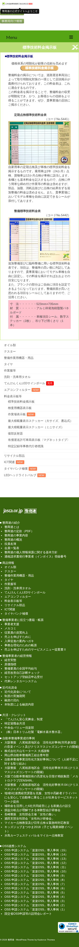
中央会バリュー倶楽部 (19, 727)
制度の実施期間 (14, 696)
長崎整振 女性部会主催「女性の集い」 (31, 814)
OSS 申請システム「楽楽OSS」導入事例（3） (35, 901)
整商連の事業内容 (16, 535)
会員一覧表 (11, 548)
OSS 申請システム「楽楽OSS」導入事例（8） (35, 879)
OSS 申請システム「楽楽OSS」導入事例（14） (36, 854)
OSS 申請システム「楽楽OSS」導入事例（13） (36, 858)
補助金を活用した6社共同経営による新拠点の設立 (37, 806)
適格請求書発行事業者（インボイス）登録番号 (35, 556)
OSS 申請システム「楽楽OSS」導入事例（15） (36, 850)
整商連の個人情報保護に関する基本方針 (31, 552)
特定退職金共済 (14, 723)
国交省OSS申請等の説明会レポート (28, 913)
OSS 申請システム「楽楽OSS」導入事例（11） (36, 867)
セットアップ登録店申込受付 (23, 677)
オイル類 (10, 345)
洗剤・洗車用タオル (17, 377)
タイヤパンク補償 (16, 468)
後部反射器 (15, 433)
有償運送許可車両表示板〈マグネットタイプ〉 (39, 439)
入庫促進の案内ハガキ (19, 641)
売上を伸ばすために (17, 636)
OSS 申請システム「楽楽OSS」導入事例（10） (36, 871)
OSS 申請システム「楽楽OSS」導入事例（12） (36, 863)
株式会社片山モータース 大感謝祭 (27, 751)
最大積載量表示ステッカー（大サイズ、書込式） (40, 420)
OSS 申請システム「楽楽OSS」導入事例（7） (35, 884)
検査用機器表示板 (20, 408)
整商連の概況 (13, 539)
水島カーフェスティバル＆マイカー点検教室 (33, 835)
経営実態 (10, 660)
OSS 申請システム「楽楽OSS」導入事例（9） (35, 875)
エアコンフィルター (17, 389)
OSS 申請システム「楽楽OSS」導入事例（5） (35, 892)
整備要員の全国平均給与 (20, 668)
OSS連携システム (14, 846)
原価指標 (10, 664)
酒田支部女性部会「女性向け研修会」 (29, 818)
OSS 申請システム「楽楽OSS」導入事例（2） (35, 905)
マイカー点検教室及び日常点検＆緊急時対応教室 (36, 822)
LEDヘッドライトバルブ (20, 475)
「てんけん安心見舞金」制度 (23, 719)
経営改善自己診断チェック (22, 672)
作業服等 (10, 370)
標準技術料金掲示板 (21, 401)
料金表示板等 (13, 396)
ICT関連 (9, 462)
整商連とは (11, 527)
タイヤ (8, 364)
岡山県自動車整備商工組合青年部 (26, 755)
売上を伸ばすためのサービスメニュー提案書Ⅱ (35, 649)
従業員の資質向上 (16, 632)
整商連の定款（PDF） (19, 531)
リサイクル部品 (14, 455)
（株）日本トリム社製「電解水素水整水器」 (33, 732)
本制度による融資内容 (19, 704)
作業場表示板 (17, 414)
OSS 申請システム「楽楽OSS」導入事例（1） (35, 909)
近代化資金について (17, 691)
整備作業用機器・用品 (18, 357)
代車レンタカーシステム (20, 681)
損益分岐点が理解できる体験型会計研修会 (32, 810)
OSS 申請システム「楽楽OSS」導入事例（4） (35, 896)
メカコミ (10, 628)
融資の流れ (11, 700)
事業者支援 (11, 624)
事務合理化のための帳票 (20, 645)
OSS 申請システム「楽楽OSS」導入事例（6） (35, 888)
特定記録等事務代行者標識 (25, 446)
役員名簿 (10, 543)
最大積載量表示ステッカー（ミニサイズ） (36, 427)
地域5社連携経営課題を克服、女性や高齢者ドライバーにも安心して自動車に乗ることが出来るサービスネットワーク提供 (41, 797)
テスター (10, 351)
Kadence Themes (46, 940)
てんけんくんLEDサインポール (24, 383)
